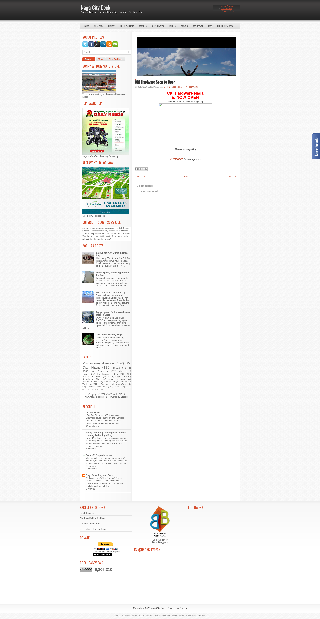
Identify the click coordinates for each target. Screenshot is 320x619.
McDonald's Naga (90, 382)
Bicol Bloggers (87, 513)
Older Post (232, 176)
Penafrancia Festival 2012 (111, 374)
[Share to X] (142, 169)
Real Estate (198, 26)
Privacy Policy (229, 11)
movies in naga (117, 379)
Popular (88, 59)
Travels (184, 26)
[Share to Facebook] (146, 169)
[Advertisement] (186, 279)
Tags (100, 59)
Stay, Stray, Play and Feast (99, 475)
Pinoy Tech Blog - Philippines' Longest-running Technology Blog (106, 434)
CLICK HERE (176, 159)
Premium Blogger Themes (173, 615)
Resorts (143, 26)
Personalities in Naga (111, 384)
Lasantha (158, 615)
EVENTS (173, 26)
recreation (96, 389)
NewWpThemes (130, 615)
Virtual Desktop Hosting (195, 615)
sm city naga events (117, 376)
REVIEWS (112, 26)
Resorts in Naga (91, 379)
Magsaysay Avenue (98, 363)
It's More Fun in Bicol (90, 523)
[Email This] (136, 169)
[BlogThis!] (139, 169)
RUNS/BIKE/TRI (158, 26)
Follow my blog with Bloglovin (106, 551)
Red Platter (109, 382)
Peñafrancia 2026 (225, 26)
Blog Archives (115, 59)
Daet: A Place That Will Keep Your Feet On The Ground (111, 293)
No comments (192, 87)
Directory (98, 26)
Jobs (210, 26)
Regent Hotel (116, 387)
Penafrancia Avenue (92, 376)
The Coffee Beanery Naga (109, 334)
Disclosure (227, 8)
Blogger (124, 397)
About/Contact (228, 6)
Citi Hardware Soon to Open (155, 82)
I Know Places (93, 412)
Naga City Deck (95, 7)
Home (86, 26)
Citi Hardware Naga (173, 87)
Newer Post (141, 176)
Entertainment (127, 26)
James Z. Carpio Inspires (99, 455)
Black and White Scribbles (93, 518)
